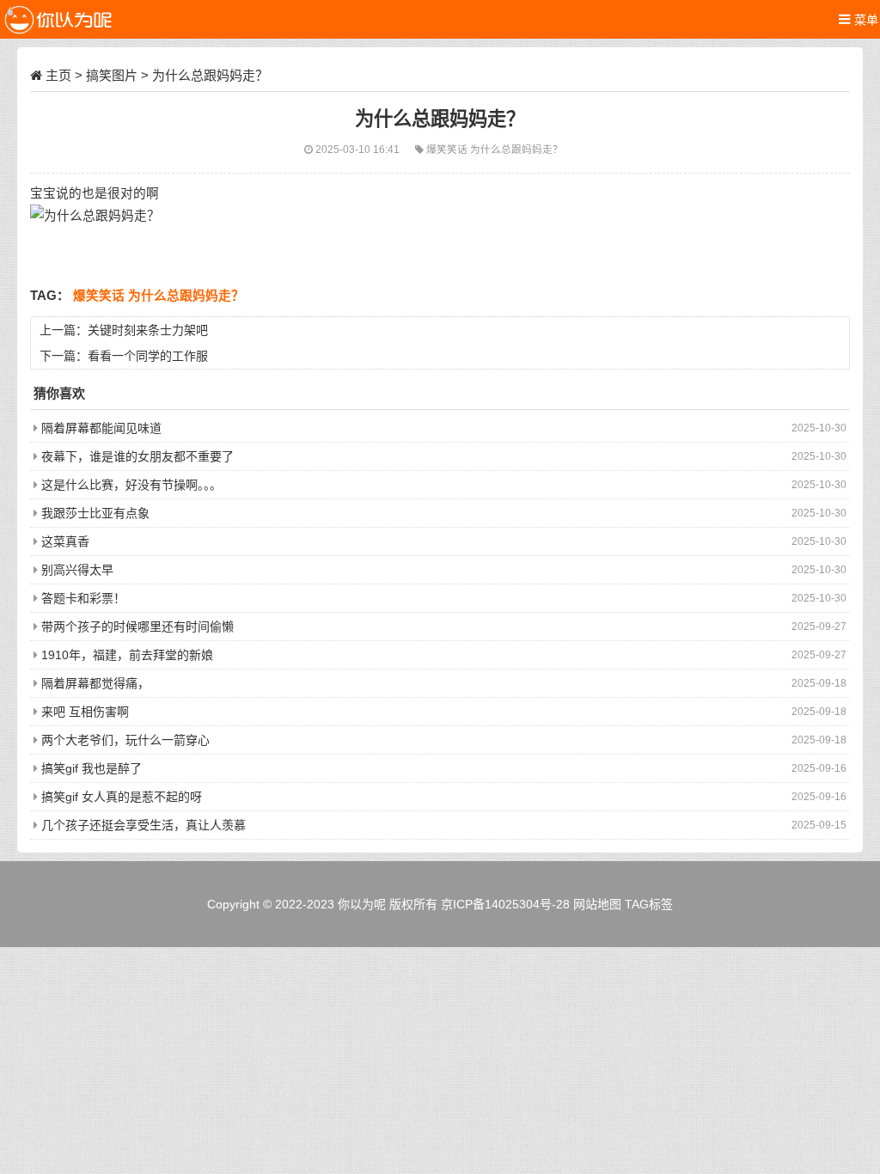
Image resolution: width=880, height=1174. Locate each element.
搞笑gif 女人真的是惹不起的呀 (121, 797)
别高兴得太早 (77, 570)
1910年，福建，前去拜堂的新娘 (127, 655)
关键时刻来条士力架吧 (148, 330)
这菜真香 (65, 541)
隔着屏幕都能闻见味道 (101, 428)
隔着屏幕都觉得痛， (95, 683)
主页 (58, 75)
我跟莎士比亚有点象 (95, 513)
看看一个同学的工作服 (148, 356)
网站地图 (597, 904)
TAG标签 (649, 904)
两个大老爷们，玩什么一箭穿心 (125, 740)
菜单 (864, 20)
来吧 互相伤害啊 (85, 711)
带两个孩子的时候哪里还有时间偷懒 (137, 626)
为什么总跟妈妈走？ (516, 149)
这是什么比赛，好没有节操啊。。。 (131, 485)
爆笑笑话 (448, 149)
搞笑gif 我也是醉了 (91, 768)
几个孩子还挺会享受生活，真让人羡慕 (143, 825)
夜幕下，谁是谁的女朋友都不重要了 (137, 456)
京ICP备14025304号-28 (505, 904)
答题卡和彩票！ (83, 598)
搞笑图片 (112, 75)
